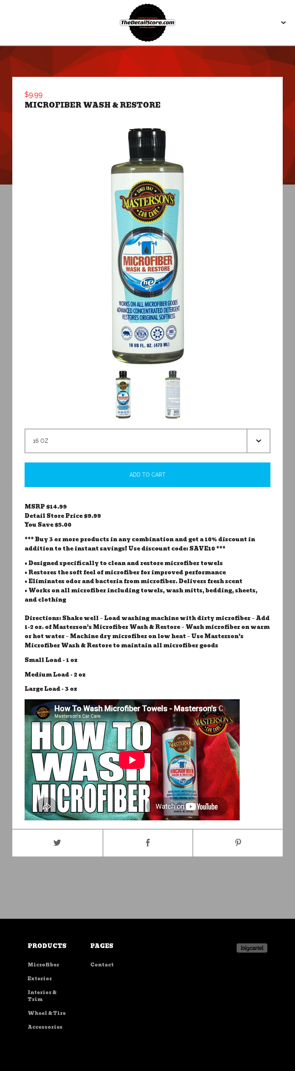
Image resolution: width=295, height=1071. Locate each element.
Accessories (45, 1027)
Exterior (40, 978)
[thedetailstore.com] (148, 22)
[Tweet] (57, 843)
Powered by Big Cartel (252, 948)
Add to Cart (147, 475)
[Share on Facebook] (148, 843)
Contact (102, 964)
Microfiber (43, 964)
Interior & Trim (42, 996)
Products (47, 946)
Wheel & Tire (47, 1013)
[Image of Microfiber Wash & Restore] (123, 394)
